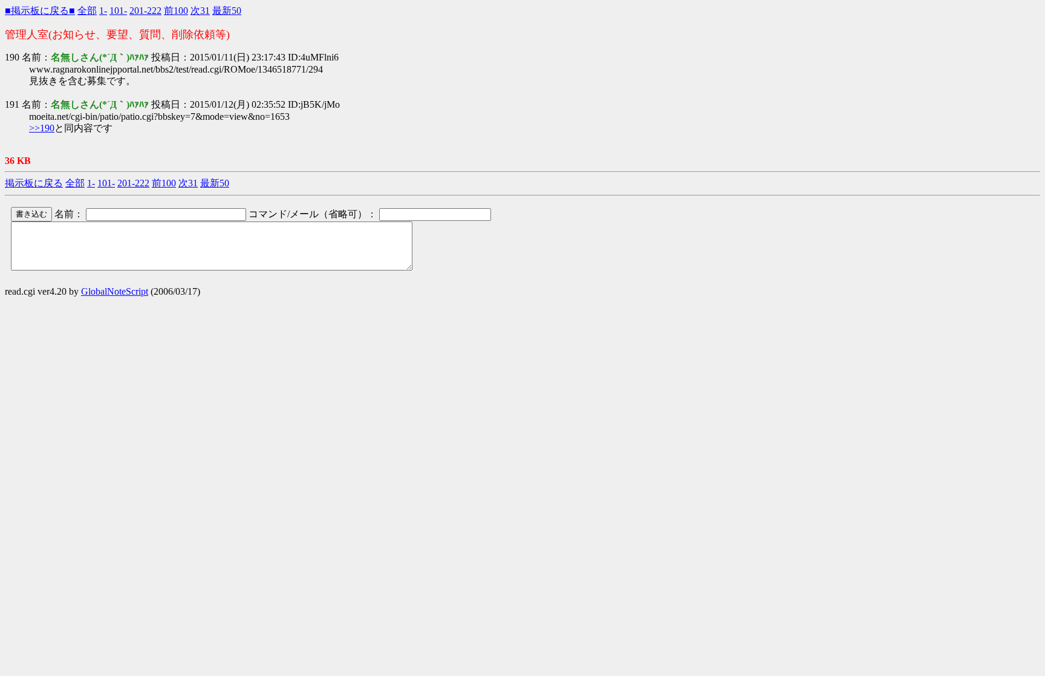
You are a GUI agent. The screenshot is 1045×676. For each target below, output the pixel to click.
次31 (200, 10)
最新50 (226, 10)
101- (118, 10)
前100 (176, 10)
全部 (87, 10)
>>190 (41, 128)
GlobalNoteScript (114, 291)
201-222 (145, 10)
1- (103, 10)
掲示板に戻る (34, 183)
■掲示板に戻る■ (40, 10)
